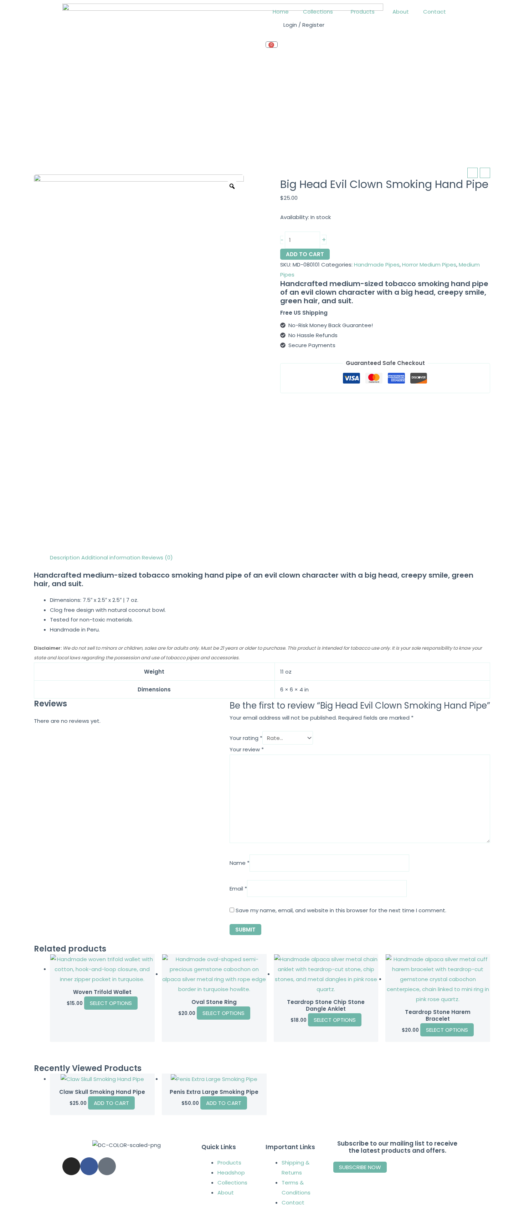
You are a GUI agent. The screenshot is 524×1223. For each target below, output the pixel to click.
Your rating (246, 738)
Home (281, 11)
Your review (247, 749)
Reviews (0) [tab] (157, 557)
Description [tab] (65, 557)
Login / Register (303, 25)
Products (363, 11)
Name (240, 863)
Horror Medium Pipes (429, 264)
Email (238, 888)
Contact (434, 11)
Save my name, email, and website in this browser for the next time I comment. (341, 910)
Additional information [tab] (110, 557)
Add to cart (305, 254)
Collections (318, 11)
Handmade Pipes (377, 264)
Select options (111, 1003)
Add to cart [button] (111, 1103)
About (400, 11)
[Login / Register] (274, 29)
